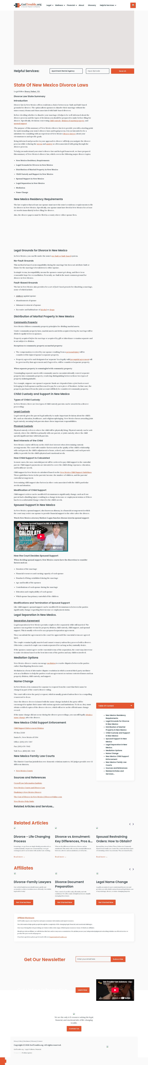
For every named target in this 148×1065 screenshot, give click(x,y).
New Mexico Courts (24, 771)
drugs (52, 310)
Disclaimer (26, 1041)
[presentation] (130, 824)
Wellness (59, 5)
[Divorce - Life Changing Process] (32, 828)
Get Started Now (23, 902)
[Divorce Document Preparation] (74, 873)
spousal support (20, 123)
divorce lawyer (69, 134)
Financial (71, 5)
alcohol (44, 310)
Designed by (23, 1053)
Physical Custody (23, 426)
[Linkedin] (143, 48)
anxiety (49, 144)
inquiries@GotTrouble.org (58, 937)
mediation (51, 663)
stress (39, 144)
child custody (55, 121)
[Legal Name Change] (115, 873)
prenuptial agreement (79, 359)
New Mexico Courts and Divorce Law (29, 788)
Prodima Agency (27, 1053)
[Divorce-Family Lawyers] (33, 873)
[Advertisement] (53, 233)
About (81, 5)
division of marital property (73, 121)
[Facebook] (143, 30)
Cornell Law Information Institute (28, 783)
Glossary (92, 5)
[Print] (143, 65)
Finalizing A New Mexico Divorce (27, 792)
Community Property (25, 322)
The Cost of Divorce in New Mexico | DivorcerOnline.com (38, 797)
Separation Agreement (27, 620)
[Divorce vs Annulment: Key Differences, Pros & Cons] (74, 828)
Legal (48, 5)
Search (122, 71)
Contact (39, 1041)
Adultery (19, 296)
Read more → (19, 857)
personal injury (72, 352)
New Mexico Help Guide (24, 801)
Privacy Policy (18, 1041)
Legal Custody (22, 411)
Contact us (74, 1028)
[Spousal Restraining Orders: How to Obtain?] (115, 828)
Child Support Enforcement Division (29, 728)
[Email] (143, 56)
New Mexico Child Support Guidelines (75, 472)
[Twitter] (143, 39)
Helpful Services (107, 5)
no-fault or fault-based (61, 256)
